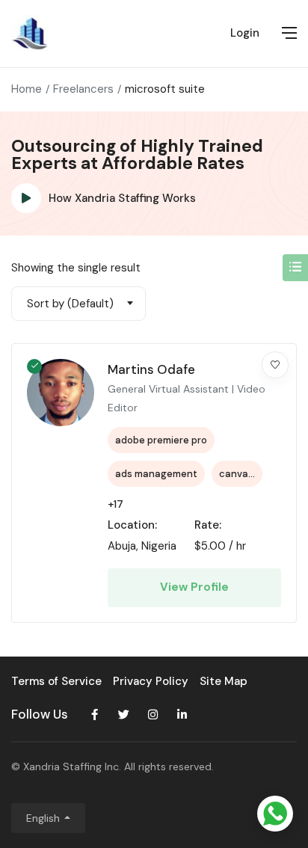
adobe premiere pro (161, 440)
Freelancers (83, 89)
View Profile (194, 587)
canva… (237, 473)
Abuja (122, 545)
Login (244, 32)
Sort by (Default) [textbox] (70, 303)
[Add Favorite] (275, 364)
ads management (156, 473)
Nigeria (158, 545)
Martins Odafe (151, 369)
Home (26, 89)
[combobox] (78, 303)
